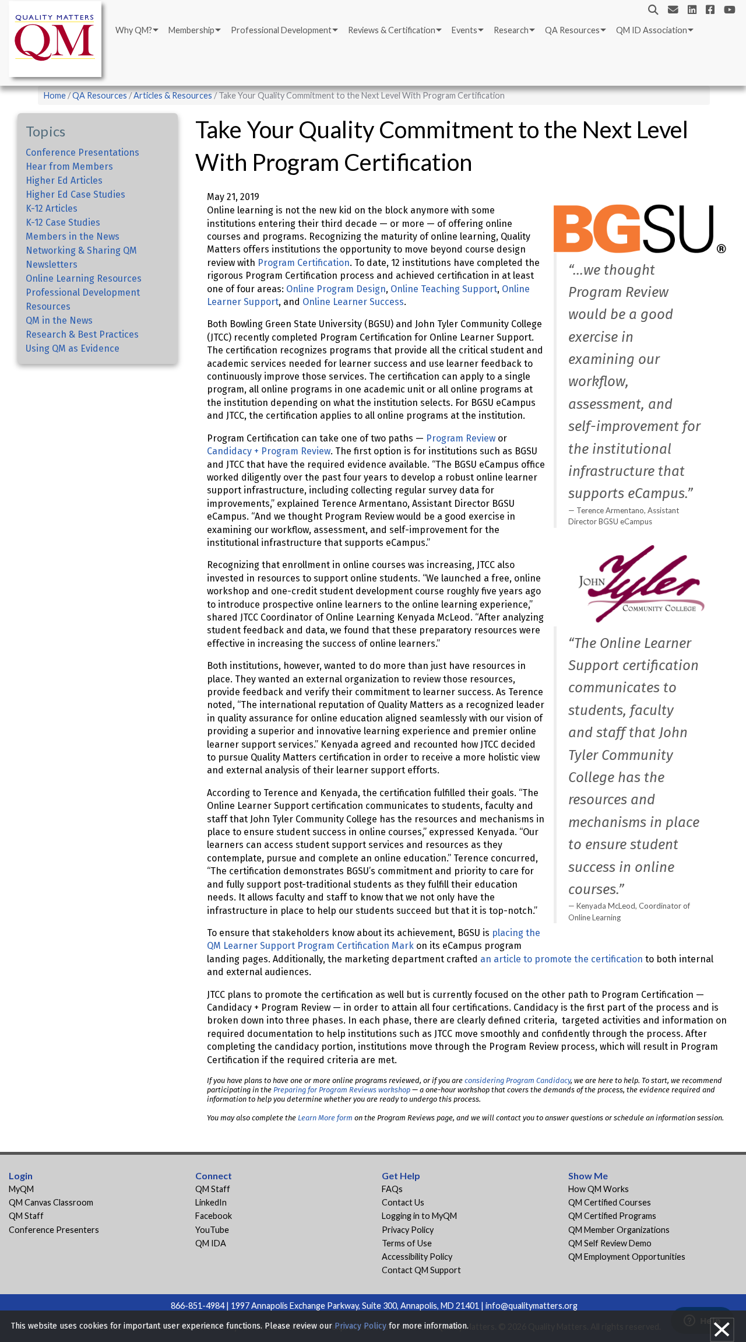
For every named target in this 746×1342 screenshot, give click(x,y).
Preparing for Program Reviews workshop (341, 1089)
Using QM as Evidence (72, 348)
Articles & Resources (173, 95)
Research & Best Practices (82, 334)
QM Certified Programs (612, 1216)
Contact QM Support (421, 1270)
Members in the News (72, 236)
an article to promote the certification (561, 959)
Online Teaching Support (443, 289)
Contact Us (403, 1202)
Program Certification (304, 262)
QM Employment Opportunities (626, 1257)
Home (55, 95)
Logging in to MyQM (419, 1216)
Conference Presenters (54, 1230)
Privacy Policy (408, 1230)
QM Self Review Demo (610, 1243)
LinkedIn (211, 1202)
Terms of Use (407, 1243)
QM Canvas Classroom (51, 1202)
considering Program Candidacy (518, 1080)
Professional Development (281, 30)
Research (511, 30)
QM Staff (26, 1216)
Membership (191, 30)
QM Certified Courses (609, 1202)
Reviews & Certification (391, 30)
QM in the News (59, 320)
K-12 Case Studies (63, 222)
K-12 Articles (52, 208)
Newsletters (52, 264)
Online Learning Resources (84, 278)
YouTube (212, 1230)
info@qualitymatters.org (531, 1306)
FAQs (392, 1189)
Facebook (213, 1216)
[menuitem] (136, 30)
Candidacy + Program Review (268, 451)
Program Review (460, 438)
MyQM (21, 1189)
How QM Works (598, 1189)
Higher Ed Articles (64, 180)
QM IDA (210, 1243)
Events (464, 30)
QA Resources (572, 30)
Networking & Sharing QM (81, 250)
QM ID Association (651, 30)
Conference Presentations (82, 152)
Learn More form (325, 1117)
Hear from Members (69, 166)
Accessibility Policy (417, 1257)
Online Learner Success (353, 301)
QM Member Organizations (619, 1230)
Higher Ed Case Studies (75, 194)
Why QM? (133, 30)
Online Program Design (336, 289)
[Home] (58, 41)
